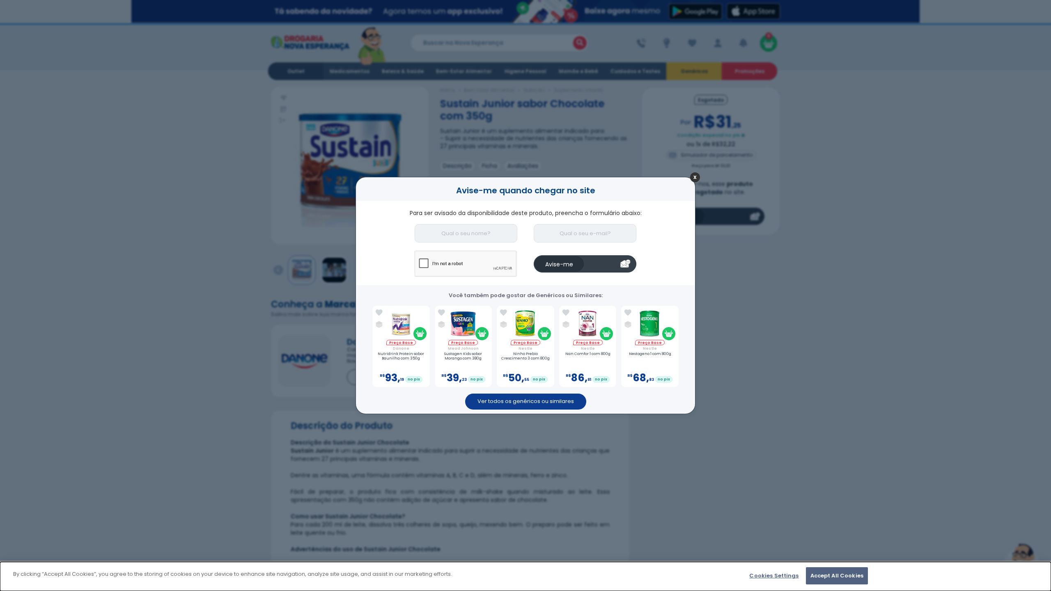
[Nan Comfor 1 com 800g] (587, 324)
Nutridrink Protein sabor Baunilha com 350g (401, 356)
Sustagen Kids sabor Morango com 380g (463, 356)
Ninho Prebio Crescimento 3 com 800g (525, 356)
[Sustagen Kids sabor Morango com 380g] (463, 324)
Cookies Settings (774, 576)
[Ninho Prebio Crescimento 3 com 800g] (525, 324)
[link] (379, 312)
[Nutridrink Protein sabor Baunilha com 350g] (401, 324)
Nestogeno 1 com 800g (650, 354)
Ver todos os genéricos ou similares (525, 401)
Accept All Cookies (836, 576)
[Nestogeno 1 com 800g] (650, 324)
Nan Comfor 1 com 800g (587, 354)
